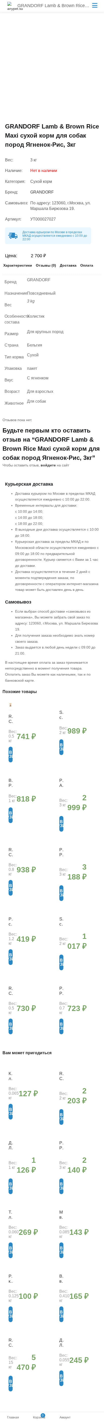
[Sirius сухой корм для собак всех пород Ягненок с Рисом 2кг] (61, 913)
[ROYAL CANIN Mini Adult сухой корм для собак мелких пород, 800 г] (11, 843)
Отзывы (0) (46, 265)
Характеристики (17, 265)
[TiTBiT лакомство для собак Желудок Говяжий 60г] (11, 1206)
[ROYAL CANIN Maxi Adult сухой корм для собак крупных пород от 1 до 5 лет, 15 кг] (11, 1334)
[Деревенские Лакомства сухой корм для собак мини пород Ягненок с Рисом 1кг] (11, 1136)
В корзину (11, 754)
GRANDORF (42, 192)
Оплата (86, 265)
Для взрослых (40, 391)
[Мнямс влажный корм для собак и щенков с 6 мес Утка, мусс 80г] (61, 1206)
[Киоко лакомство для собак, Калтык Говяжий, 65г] (11, 1067)
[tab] (18, 266)
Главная (13, 1417)
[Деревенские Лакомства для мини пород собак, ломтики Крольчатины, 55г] (61, 1334)
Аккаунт (65, 1417)
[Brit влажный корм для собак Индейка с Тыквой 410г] (61, 1270)
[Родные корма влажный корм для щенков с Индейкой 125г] (11, 1270)
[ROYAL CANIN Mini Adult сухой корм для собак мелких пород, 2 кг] (61, 1067)
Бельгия (34, 345)
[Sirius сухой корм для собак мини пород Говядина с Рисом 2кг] (61, 706)
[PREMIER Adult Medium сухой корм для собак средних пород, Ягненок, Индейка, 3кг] (61, 774)
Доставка (68, 265)
